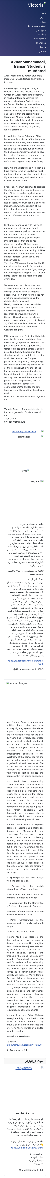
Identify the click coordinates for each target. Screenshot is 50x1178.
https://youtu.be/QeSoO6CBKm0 (27, 1147)
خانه (44, 13)
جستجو (42, 51)
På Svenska (40, 38)
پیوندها (43, 47)
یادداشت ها (41, 34)
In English (41, 43)
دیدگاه (43, 21)
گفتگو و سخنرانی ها (37, 26)
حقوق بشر (41, 30)
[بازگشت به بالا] (3, 1175)
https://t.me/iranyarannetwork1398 (24, 1044)
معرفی (42, 17)
